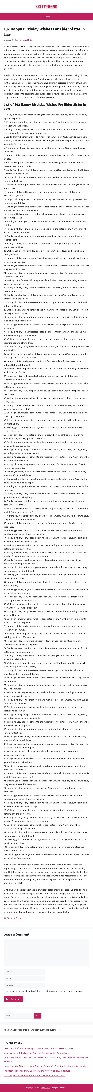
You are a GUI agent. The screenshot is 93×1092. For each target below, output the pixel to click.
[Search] (37, 1016)
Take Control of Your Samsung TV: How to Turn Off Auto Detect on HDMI (38, 1048)
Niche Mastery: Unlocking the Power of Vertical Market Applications (36, 1053)
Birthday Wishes (14, 918)
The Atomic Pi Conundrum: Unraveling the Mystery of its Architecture (37, 1071)
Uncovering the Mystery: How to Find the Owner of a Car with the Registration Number (46, 1066)
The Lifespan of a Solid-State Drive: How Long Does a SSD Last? (34, 1075)
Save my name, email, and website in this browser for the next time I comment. (45, 991)
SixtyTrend (45, 1088)
